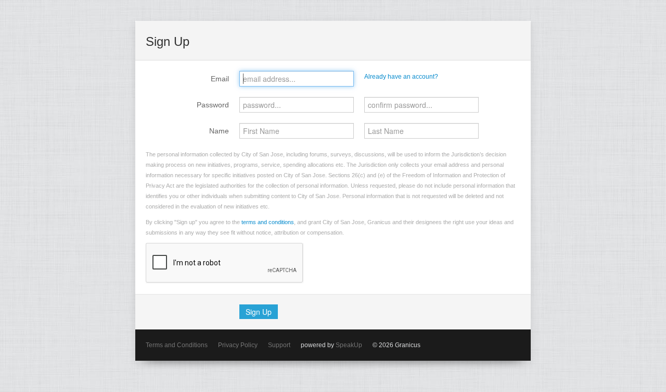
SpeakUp (349, 345)
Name (219, 131)
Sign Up (259, 312)
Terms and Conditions (177, 345)
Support (279, 345)
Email (220, 79)
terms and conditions (267, 222)
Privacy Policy (238, 345)
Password (213, 105)
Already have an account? (401, 76)
